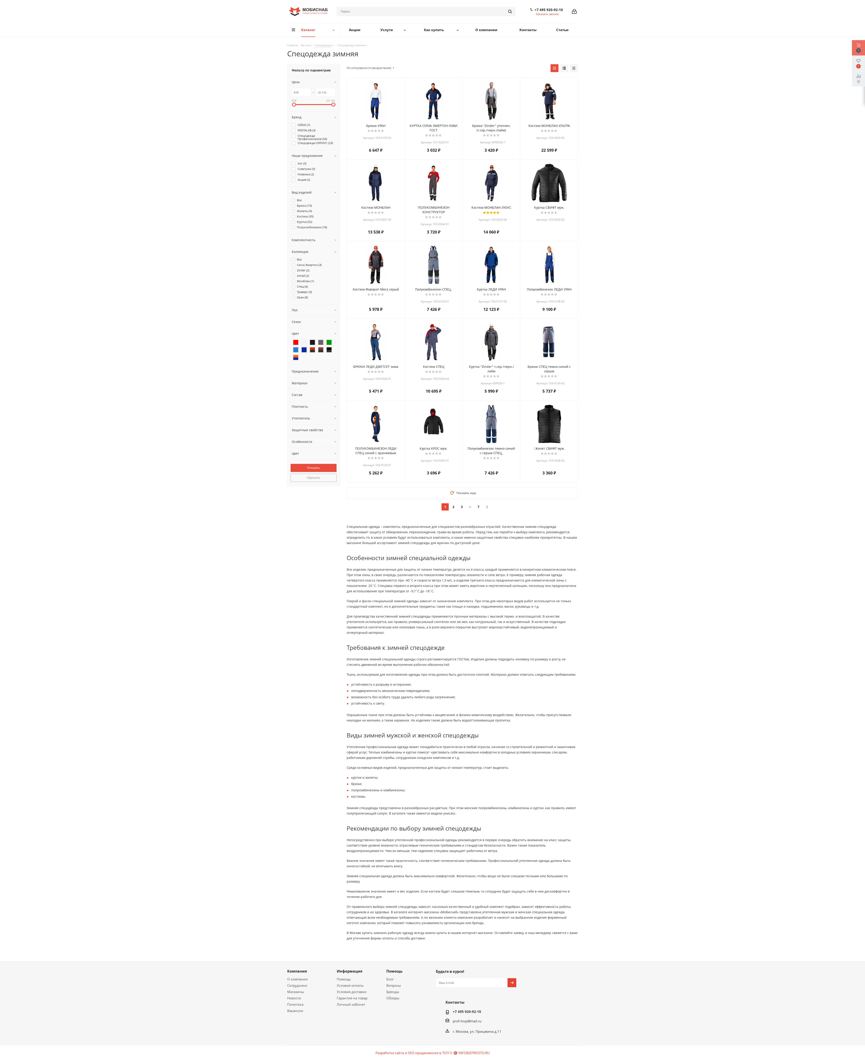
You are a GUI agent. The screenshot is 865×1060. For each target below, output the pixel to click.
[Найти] (510, 11)
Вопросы (393, 985)
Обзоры (392, 998)
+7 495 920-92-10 (549, 10)
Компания (297, 971)
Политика (295, 1004)
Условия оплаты (350, 985)
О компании (297, 979)
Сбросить (313, 478)
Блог (390, 979)
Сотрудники (297, 985)
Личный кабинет (351, 1004)
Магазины (295, 991)
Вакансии (295, 1010)
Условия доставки (351, 991)
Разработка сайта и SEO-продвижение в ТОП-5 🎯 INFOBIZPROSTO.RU (433, 1053)
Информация (349, 971)
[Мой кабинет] (574, 11)
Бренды (392, 991)
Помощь (344, 979)
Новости (294, 998)
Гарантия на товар (352, 998)
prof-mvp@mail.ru (467, 1021)
